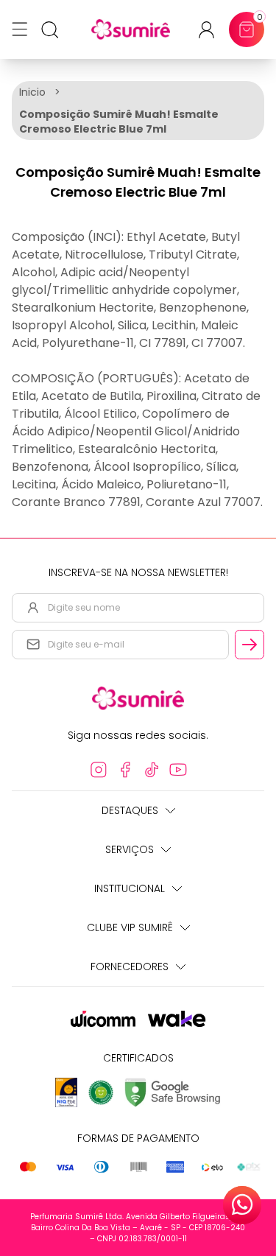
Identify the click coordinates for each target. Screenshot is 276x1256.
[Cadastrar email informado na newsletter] (249, 644)
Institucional (129, 888)
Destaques (130, 810)
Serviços (129, 849)
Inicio (32, 92)
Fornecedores (130, 966)
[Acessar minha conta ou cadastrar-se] (212, 30)
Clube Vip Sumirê (130, 927)
